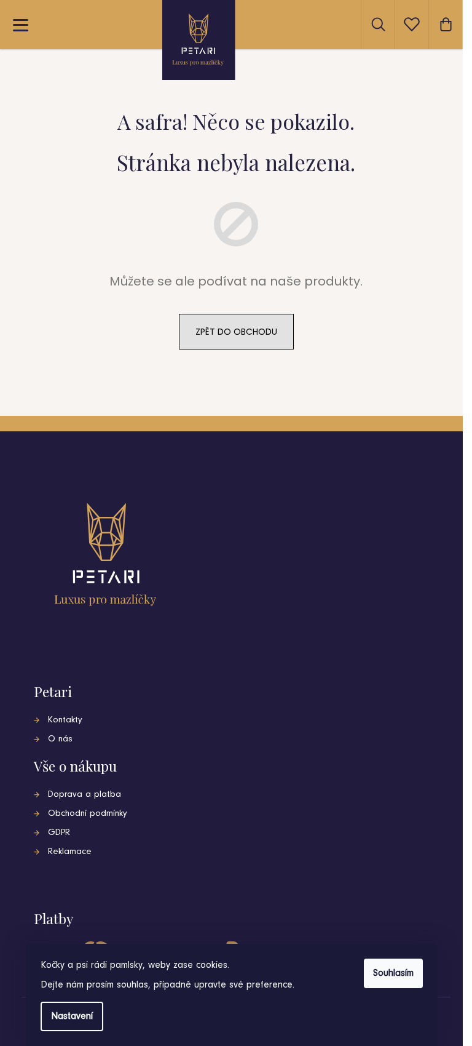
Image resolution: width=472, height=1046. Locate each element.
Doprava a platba (84, 794)
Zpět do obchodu (236, 331)
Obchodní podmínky (87, 813)
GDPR (59, 832)
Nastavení (72, 1016)
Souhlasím (393, 973)
